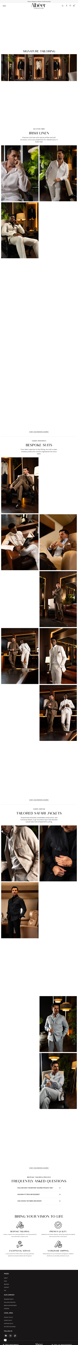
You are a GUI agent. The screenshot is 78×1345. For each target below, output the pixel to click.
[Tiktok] (15, 1335)
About (6, 1278)
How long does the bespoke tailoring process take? (35, 1188)
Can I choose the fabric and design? (29, 1201)
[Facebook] (6, 1335)
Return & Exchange (10, 1326)
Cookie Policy (8, 1320)
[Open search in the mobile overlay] (63, 6)
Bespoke (6, 1284)
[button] (4, 6)
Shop (5, 1281)
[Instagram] (10, 1335)
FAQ (5, 1290)
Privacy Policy (8, 1317)
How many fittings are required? (28, 1194)
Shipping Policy (8, 1323)
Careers (6, 1308)
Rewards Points (8, 1299)
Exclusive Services (9, 1302)
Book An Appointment (10, 1305)
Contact (6, 1287)
